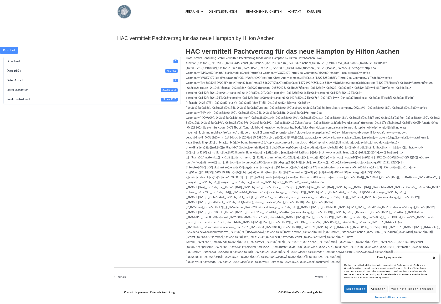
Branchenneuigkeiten (264, 11)
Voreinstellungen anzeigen (412, 289)
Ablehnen (378, 289)
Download (9, 50)
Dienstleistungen (223, 11)
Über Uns (192, 11)
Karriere (314, 11)
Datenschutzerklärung (385, 297)
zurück (120, 276)
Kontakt (294, 11)
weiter (321, 276)
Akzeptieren (355, 289)
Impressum (402, 297)
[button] (434, 257)
